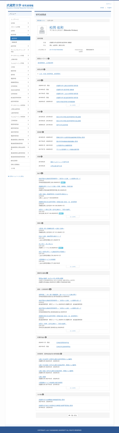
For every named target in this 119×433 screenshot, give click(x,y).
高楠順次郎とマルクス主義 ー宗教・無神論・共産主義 (56, 186)
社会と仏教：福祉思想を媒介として (50, 236)
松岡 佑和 (56, 27)
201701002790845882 (56, 50)
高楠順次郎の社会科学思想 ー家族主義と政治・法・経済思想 (58, 202)
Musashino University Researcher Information (20, 8)
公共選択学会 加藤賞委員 (64, 145)
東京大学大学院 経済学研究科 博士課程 (68, 117)
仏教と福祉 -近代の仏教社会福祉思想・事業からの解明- (56, 371)
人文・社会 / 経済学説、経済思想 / (50, 74)
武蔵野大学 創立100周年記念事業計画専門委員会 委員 (56, 405)
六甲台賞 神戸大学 (56, 166)
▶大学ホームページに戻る (16, 176)
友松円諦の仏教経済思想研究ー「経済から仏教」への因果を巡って (60, 178)
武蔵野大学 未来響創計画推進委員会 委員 (52, 400)
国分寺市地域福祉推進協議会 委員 (67, 141)
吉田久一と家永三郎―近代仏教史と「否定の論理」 (55, 209)
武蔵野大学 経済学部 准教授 (65, 89)
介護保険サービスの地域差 (47, 259)
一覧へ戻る (73, 415)
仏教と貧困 (42, 377)
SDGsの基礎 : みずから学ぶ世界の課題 (51, 278)
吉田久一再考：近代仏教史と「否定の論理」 (53, 324)
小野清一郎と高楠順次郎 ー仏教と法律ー (51, 228)
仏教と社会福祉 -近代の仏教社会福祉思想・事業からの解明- (57, 365)
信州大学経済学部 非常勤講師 (65, 102)
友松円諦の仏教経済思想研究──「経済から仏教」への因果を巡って (60, 300)
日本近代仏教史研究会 (63, 346)
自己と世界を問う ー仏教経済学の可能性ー (52, 252)
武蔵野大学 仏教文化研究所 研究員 (67, 85)
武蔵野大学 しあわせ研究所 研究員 (67, 93)
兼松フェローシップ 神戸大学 (59, 162)
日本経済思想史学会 (62, 342)
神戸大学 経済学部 (62, 125)
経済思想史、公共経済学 (45, 63)
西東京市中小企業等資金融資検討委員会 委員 (70, 137)
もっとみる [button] (72, 105)
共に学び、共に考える (46, 244)
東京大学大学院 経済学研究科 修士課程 (68, 121)
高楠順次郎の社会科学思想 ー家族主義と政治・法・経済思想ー (58, 316)
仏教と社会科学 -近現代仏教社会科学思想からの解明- (55, 359)
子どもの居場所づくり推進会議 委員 (67, 149)
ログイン (108, 4)
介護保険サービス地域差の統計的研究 (50, 382)
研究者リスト (41, 20)
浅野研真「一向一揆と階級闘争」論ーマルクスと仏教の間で (57, 294)
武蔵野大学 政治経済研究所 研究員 (67, 98)
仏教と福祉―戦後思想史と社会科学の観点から (53, 194)
